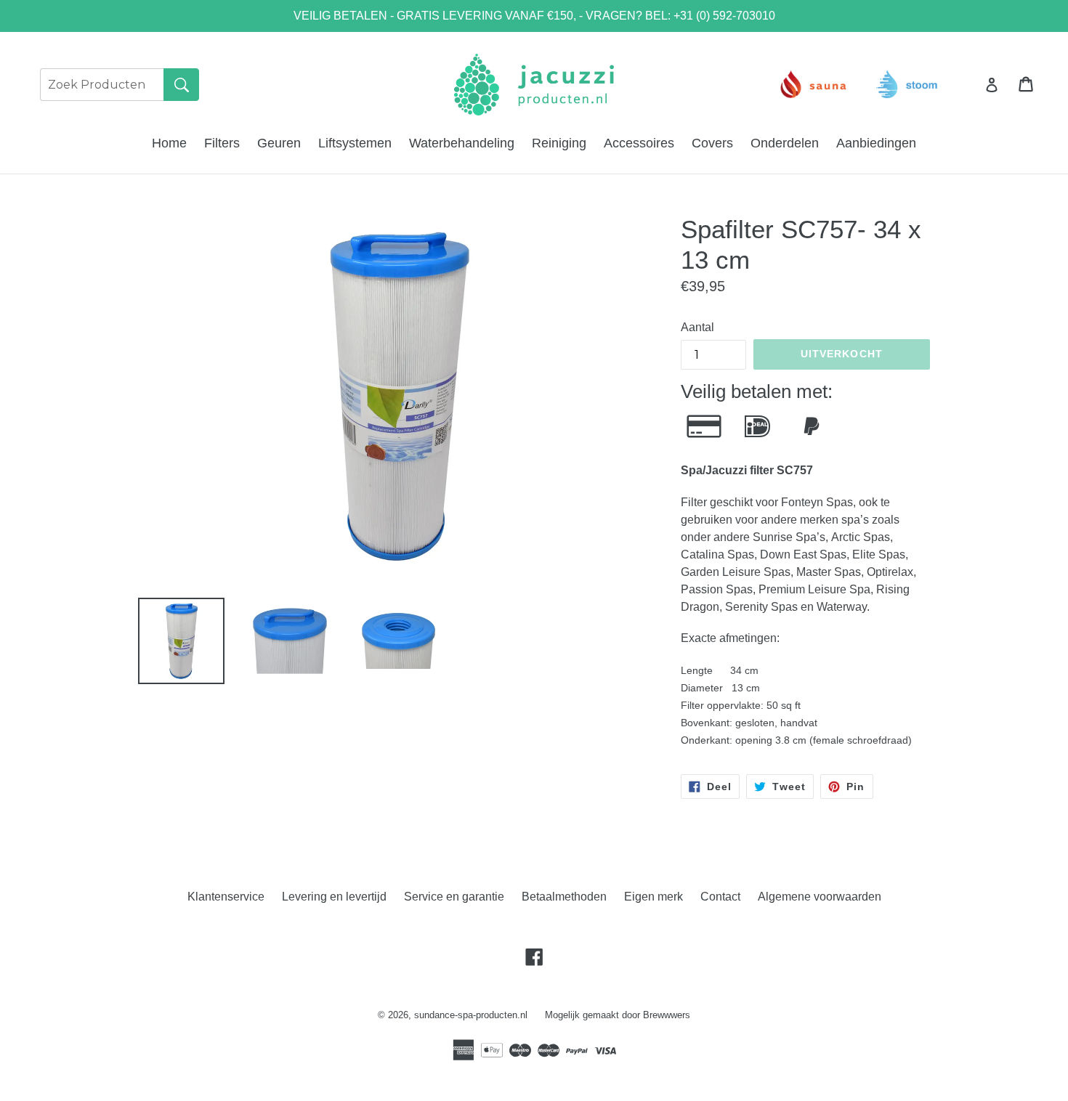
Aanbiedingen (876, 143)
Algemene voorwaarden (819, 896)
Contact (720, 896)
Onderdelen (785, 143)
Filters (222, 143)
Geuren (279, 143)
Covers (712, 143)
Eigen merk (653, 896)
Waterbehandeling (461, 143)
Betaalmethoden (564, 896)
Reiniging (559, 143)
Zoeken (181, 84)
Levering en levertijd (334, 896)
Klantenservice (225, 896)
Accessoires (639, 143)
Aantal (697, 327)
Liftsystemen (355, 143)
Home (169, 143)
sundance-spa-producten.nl (470, 1014)
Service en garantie (454, 896)
